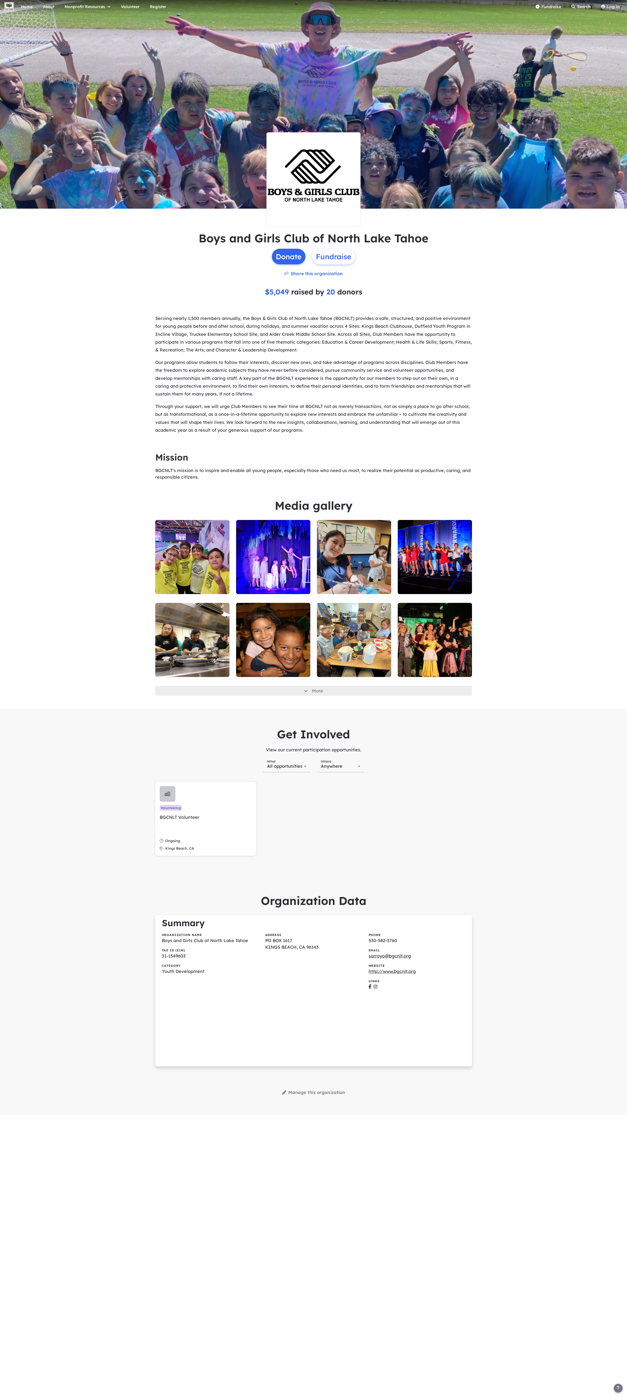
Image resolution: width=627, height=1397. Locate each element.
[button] (205, 819)
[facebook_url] (370, 987)
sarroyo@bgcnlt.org (390, 956)
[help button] (618, 1388)
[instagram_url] (375, 987)
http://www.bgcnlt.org (392, 971)
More (317, 691)
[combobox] (286, 765)
